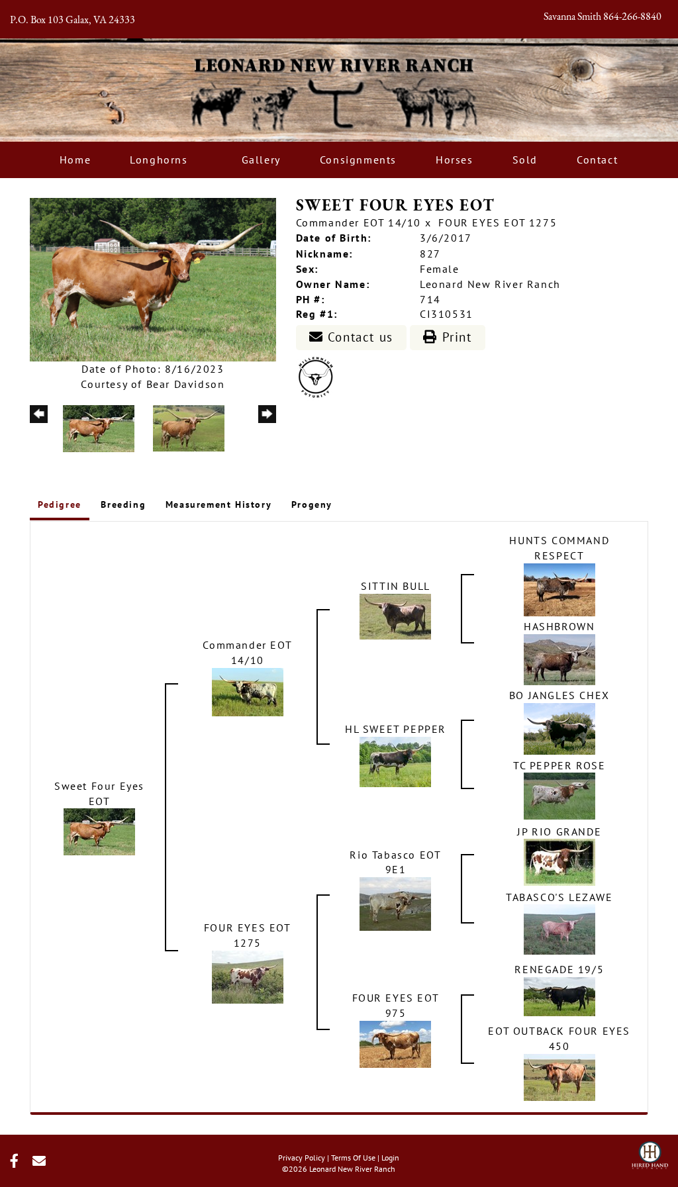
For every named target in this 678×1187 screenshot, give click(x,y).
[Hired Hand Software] (650, 1151)
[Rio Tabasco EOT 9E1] (395, 903)
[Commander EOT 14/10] (247, 690)
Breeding (123, 504)
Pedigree (59, 504)
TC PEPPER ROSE (559, 765)
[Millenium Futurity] (319, 376)
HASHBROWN (559, 626)
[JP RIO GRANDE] (559, 861)
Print (455, 337)
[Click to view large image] (153, 278)
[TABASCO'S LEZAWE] (559, 928)
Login (390, 1158)
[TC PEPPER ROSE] (559, 795)
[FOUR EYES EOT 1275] (247, 975)
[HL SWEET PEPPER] (395, 760)
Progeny (311, 504)
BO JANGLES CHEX (559, 695)
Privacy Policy (301, 1158)
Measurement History (218, 504)
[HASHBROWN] (559, 658)
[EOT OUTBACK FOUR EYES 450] (559, 1076)
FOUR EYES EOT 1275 (497, 222)
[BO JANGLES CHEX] (559, 727)
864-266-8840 (632, 17)
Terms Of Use (353, 1158)
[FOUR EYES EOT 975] (395, 1043)
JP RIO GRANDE (559, 831)
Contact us (358, 337)
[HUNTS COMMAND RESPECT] (559, 588)
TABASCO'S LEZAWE (559, 897)
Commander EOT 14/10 (358, 222)
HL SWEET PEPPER (395, 729)
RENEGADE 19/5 (559, 969)
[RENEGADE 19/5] (559, 995)
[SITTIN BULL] (395, 615)
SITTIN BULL (395, 586)
